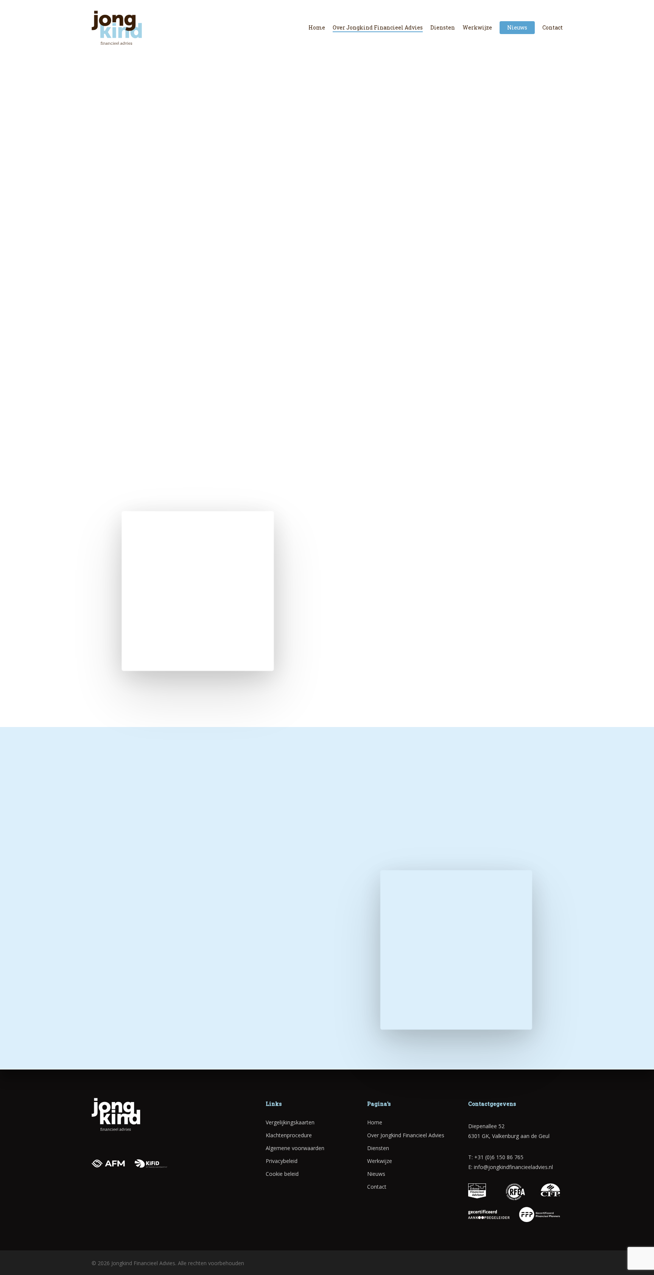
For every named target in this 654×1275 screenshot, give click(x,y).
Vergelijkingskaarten (290, 1122)
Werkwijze (379, 1160)
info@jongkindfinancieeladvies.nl (513, 1167)
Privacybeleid (281, 1160)
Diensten (378, 1148)
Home (374, 1122)
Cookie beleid (282, 1173)
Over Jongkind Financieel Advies (405, 1135)
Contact (376, 1186)
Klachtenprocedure (289, 1135)
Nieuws (376, 1173)
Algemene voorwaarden (295, 1148)
